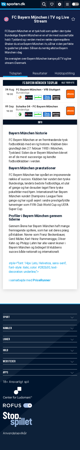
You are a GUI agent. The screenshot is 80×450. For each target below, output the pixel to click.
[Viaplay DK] (29, 97)
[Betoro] (56, 97)
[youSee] (38, 97)
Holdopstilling (65, 73)
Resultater (40, 73)
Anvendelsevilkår (15, 433)
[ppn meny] (67, 4)
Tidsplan (15, 73)
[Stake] (47, 97)
